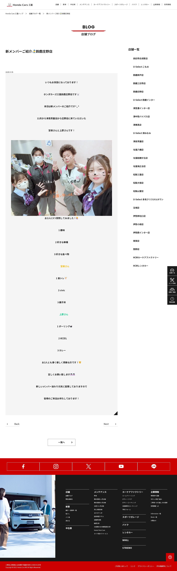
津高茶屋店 (138, 141)
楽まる (68, 521)
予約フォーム (126, 509)
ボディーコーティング (129, 502)
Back (16, 424)
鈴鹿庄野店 (138, 91)
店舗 (57, 4)
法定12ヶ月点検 (99, 506)
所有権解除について (164, 566)
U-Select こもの (141, 66)
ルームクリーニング (128, 496)
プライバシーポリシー (146, 566)
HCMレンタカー (140, 265)
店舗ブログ (69, 496)
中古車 (72, 4)
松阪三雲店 (138, 174)
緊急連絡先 (69, 499)
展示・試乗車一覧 (71, 510)
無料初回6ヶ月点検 (100, 502)
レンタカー (145, 4)
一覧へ (61, 442)
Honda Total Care (99, 530)
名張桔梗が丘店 (140, 157)
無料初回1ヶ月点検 (100, 499)
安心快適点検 (98, 509)
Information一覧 (156, 514)
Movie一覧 (154, 517)
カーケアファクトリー (102, 4)
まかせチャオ (98, 513)
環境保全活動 (155, 496)
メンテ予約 (172, 283)
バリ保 (68, 517)
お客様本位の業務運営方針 (102, 527)
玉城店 (136, 207)
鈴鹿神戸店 (138, 75)
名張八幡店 (138, 149)
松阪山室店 (138, 191)
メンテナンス (84, 4)
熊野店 (136, 249)
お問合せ (153, 520)
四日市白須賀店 (140, 58)
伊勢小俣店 (138, 224)
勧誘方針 (97, 523)
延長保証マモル (99, 516)
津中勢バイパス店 (141, 116)
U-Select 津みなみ (142, 133)
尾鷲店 (136, 240)
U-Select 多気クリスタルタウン (148, 199)
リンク (132, 566)
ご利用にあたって (121, 566)
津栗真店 (137, 124)
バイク (134, 4)
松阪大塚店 (138, 182)
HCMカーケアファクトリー (146, 257)
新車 (64, 4)
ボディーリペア (127, 499)
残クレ (68, 514)
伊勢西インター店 (141, 232)
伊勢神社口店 (139, 215)
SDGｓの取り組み (156, 499)
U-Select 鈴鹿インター (144, 99)
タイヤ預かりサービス (101, 534)
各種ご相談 (172, 292)
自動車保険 (97, 520)
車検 (95, 496)
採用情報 (167, 4)
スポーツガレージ (121, 4)
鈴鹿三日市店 (139, 83)
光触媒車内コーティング (129, 506)
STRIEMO (127, 547)
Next (106, 424)
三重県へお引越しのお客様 (159, 502)
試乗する (172, 273)
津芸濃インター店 (141, 108)
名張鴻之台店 (139, 166)
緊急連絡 (172, 302)
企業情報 (156, 4)
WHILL (125, 540)
